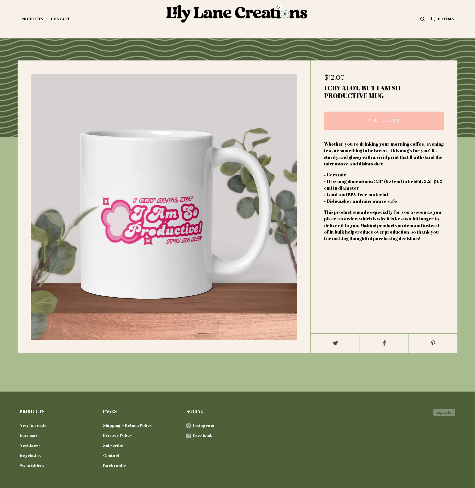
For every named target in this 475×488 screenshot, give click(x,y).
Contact (60, 18)
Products (32, 18)
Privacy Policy (117, 435)
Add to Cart (384, 120)
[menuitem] (32, 19)
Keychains (30, 455)
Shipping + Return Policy (127, 425)
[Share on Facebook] (384, 343)
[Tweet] (335, 343)
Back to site (114, 465)
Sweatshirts (32, 465)
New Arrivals (33, 425)
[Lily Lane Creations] (236, 19)
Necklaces (30, 445)
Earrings (29, 435)
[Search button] (422, 19)
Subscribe (113, 445)
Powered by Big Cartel (444, 412)
